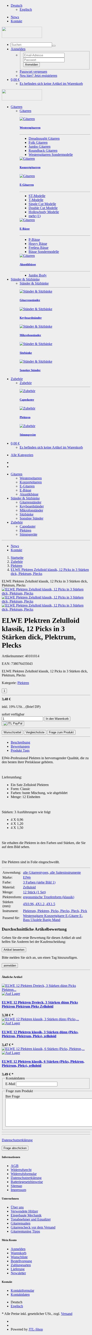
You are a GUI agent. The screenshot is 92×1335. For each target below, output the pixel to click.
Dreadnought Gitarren (44, 138)
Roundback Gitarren (43, 150)
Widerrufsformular (24, 1174)
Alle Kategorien (22, 455)
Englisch (26, 9)
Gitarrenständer (30, 502)
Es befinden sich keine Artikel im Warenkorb (51, 83)
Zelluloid (29, 887)
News (15, 17)
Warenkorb (18, 1253)
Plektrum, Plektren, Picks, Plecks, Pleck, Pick (55, 911)
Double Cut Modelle (43, 208)
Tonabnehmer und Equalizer (31, 1219)
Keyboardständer (32, 506)
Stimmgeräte (28, 534)
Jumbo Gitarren (39, 146)
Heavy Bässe (38, 243)
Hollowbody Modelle (44, 212)
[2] (13, 723)
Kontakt (16, 21)
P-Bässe (34, 239)
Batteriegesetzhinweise (27, 1182)
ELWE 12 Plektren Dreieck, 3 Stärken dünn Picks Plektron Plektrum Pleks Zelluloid (40, 1004)
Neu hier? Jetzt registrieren (38, 75)
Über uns (17, 1207)
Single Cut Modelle (42, 204)
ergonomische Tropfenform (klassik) (48, 897)
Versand (66, 1314)
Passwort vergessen (33, 71)
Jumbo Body (38, 275)
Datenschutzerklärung (17, 1140)
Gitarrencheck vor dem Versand (33, 1227)
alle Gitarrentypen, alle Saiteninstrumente (52, 872)
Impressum (18, 1190)
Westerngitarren (31, 478)
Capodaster (28, 526)
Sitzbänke (26, 514)
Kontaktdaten (20, 1294)
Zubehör (17, 379)
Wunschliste (19, 1257)
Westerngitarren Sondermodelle (51, 154)
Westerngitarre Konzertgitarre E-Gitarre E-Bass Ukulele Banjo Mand (53, 918)
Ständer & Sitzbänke (25, 279)
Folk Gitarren (38, 142)
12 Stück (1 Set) (34, 892)
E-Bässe (25, 490)
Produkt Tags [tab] (20, 750)
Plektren (25, 530)
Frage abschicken (15, 1148)
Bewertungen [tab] (20, 746)
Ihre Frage (12, 1096)
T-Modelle (36, 200)
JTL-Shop (36, 1329)
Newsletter (18, 1273)
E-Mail (10, 1084)
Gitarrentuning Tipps (25, 1231)
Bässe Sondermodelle (44, 252)
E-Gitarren (27, 486)
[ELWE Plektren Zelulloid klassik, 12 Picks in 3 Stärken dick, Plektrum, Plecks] (46, 593)
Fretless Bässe (38, 248)
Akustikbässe (29, 494)
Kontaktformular (22, 1290)
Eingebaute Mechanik (26, 1215)
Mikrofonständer (31, 510)
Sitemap (16, 1186)
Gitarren (16, 107)
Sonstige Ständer (31, 518)
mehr (35, 216)
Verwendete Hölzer (24, 1211)
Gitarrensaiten (20, 1223)
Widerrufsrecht (21, 1170)
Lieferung (18, 1269)
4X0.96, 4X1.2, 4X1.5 (39, 904)
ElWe (27, 877)
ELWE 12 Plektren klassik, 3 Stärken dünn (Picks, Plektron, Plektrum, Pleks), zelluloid (40, 1034)
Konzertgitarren (31, 482)
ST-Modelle (37, 196)
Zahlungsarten (21, 1265)
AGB (15, 1166)
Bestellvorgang (21, 1261)
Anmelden (31, 64)
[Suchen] (54, 45)
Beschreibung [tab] (20, 742)
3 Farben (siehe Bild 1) (39, 882)
